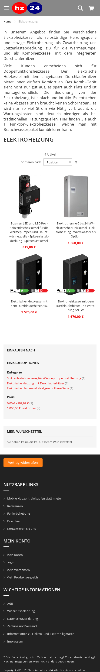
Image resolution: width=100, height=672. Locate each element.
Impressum (15, 641)
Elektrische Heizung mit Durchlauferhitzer (37, 383)
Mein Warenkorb (18, 570)
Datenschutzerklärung (22, 619)
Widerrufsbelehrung (21, 611)
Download (14, 521)
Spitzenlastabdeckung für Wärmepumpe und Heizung (46, 378)
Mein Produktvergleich (22, 577)
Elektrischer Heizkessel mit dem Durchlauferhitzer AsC (29, 303)
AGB (10, 603)
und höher (23, 408)
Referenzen (15, 506)
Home (7, 21)
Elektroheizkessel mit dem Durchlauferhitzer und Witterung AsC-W (75, 305)
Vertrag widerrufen (23, 462)
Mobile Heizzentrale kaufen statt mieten (35, 498)
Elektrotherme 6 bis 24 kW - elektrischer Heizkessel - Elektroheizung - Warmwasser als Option (76, 229)
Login (10, 562)
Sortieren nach (31, 162)
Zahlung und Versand (22, 626)
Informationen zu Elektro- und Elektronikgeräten (40, 634)
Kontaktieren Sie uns (21, 528)
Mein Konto (15, 555)
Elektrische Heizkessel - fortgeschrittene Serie (40, 388)
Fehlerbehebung (18, 513)
